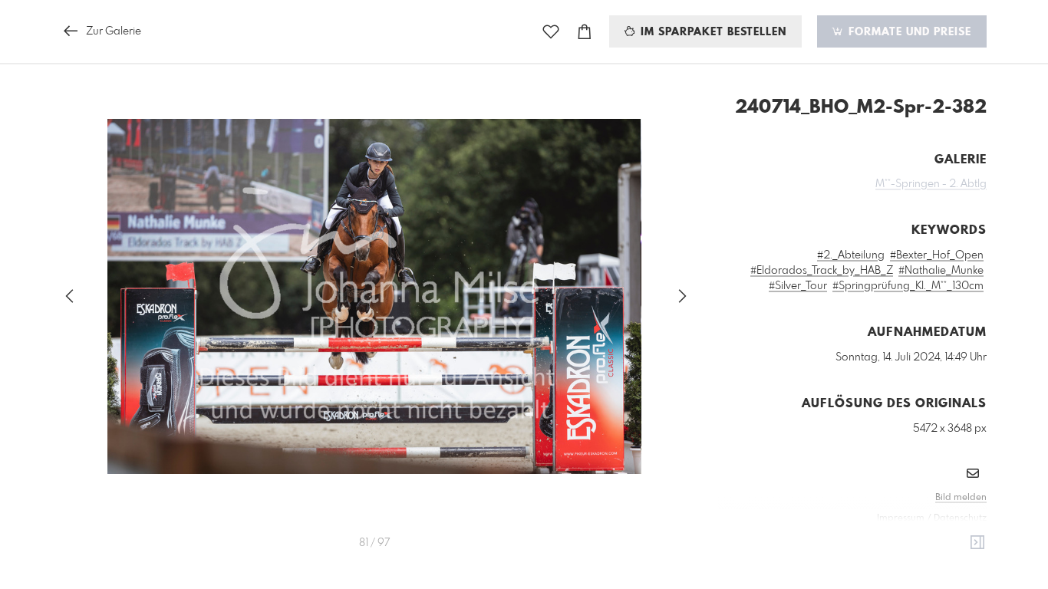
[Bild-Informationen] (977, 543)
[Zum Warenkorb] (584, 31)
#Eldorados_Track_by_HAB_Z (821, 270)
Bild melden (961, 497)
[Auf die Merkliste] (551, 31)
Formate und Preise (908, 32)
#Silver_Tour (798, 286)
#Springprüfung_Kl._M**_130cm (908, 286)
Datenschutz (960, 518)
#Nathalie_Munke (941, 270)
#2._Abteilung (851, 255)
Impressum (900, 518)
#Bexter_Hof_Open (937, 255)
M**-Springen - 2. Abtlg (931, 184)
